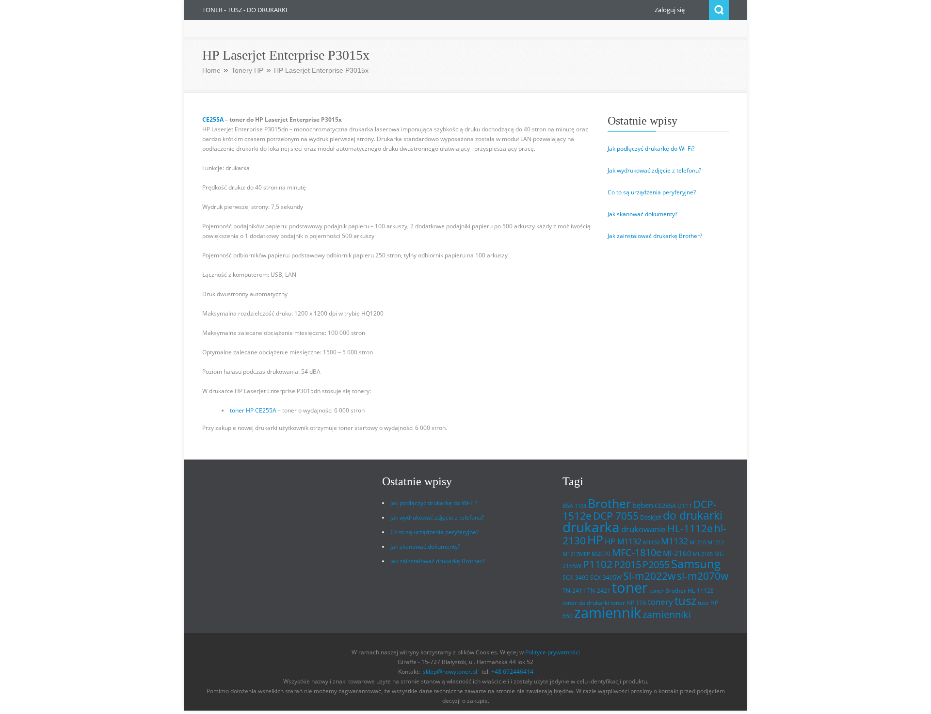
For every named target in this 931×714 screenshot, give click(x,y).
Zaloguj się (670, 9)
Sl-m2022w (649, 576)
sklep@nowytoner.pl (450, 671)
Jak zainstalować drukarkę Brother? (655, 236)
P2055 (656, 564)
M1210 (698, 542)
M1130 (651, 542)
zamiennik (607, 612)
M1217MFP (576, 554)
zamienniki (666, 614)
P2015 (627, 564)
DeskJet (650, 517)
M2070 (601, 554)
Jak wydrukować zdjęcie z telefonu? (654, 170)
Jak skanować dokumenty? (642, 214)
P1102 (597, 564)
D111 (684, 506)
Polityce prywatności (552, 652)
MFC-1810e (636, 552)
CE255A (213, 119)
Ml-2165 (703, 554)
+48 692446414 (512, 671)
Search (719, 10)
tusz (685, 600)
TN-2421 (598, 591)
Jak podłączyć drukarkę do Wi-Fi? (651, 148)
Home (211, 70)
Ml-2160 (677, 553)
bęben (642, 505)
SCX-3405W (606, 577)
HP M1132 (623, 541)
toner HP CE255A (253, 410)
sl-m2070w (702, 576)
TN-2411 (574, 591)
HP (595, 540)
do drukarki (692, 515)
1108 (580, 506)
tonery (660, 601)
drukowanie (643, 529)
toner (630, 587)
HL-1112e (690, 528)
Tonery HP (247, 70)
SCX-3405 (575, 577)
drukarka (591, 527)
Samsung (696, 563)
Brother (609, 503)
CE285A (665, 505)
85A (567, 505)
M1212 (715, 542)
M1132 (674, 541)
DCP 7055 (616, 516)
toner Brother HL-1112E (681, 591)
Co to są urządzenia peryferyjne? (652, 192)
